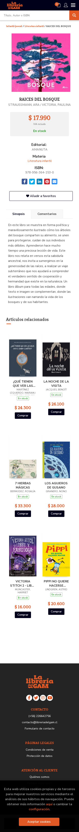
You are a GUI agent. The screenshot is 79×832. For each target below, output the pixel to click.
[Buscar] (74, 15)
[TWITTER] (36, 698)
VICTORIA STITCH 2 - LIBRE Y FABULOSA (22, 583)
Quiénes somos (39, 777)
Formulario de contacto (39, 728)
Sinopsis (18, 214)
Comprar (22, 415)
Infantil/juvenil (14, 26)
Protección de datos (39, 756)
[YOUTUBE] (50, 698)
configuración (39, 809)
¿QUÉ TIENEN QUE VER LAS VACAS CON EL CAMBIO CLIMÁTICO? (23, 384)
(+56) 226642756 (39, 716)
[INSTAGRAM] (43, 698)
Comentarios (47, 214)
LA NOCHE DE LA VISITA (56, 384)
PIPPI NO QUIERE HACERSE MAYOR (56, 583)
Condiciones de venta (39, 750)
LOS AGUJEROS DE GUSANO (56, 485)
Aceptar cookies (39, 822)
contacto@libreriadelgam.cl (39, 722)
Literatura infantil (34, 26)
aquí (49, 804)
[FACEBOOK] (29, 698)
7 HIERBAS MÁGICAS (23, 485)
